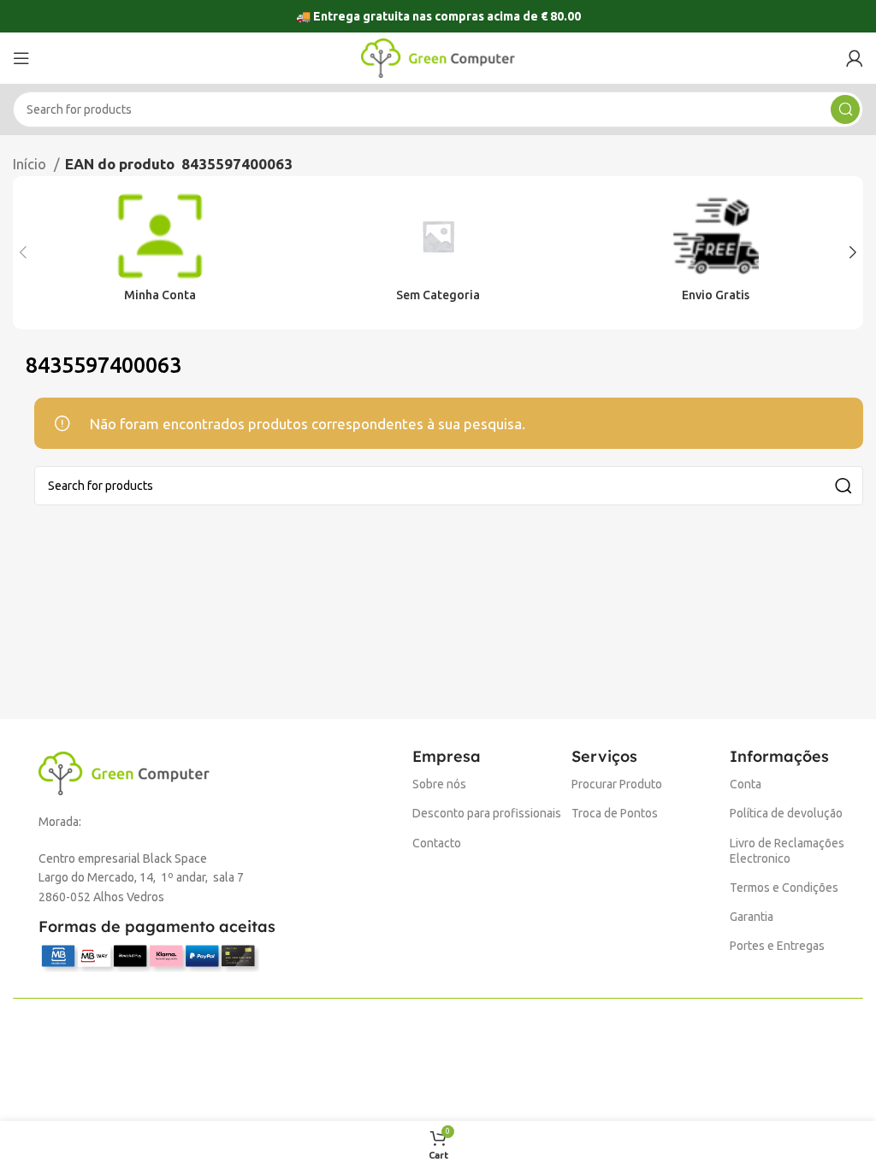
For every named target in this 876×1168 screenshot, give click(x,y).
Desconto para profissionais (486, 813)
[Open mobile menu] (21, 58)
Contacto (436, 843)
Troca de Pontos (614, 813)
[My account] (855, 58)
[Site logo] (438, 57)
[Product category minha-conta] (160, 253)
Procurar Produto (616, 784)
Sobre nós (439, 784)
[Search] (845, 109)
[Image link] (124, 772)
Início (31, 164)
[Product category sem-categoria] (438, 253)
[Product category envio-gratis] (715, 253)
